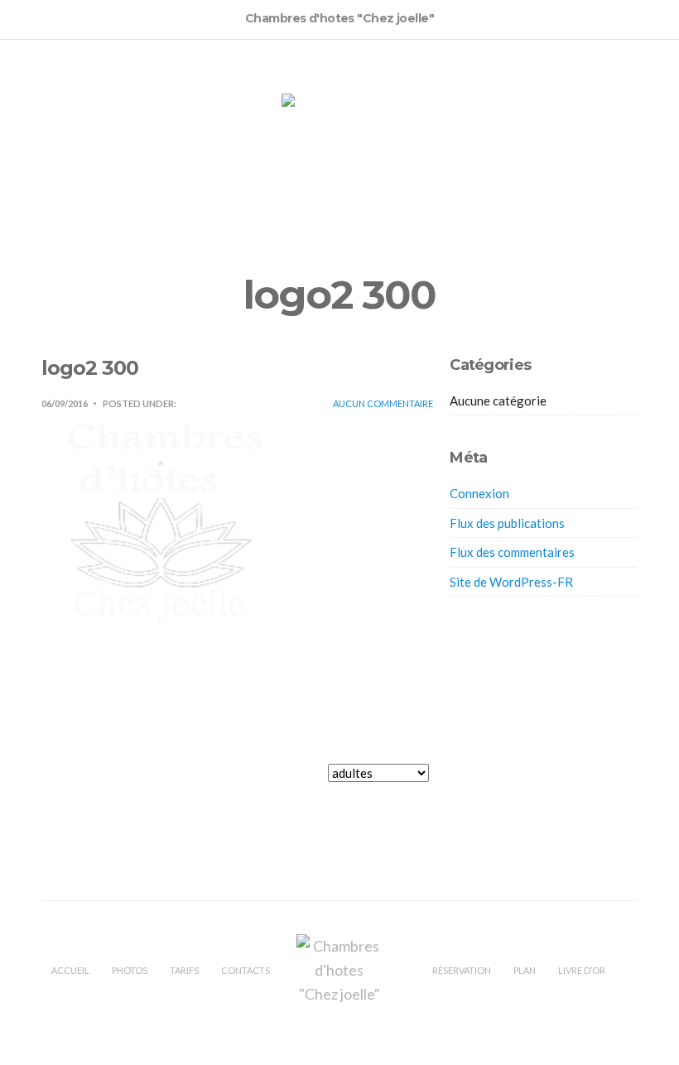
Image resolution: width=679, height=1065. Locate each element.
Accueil (70, 970)
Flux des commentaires (512, 551)
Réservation (461, 970)
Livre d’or (581, 970)
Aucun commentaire (383, 403)
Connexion (479, 493)
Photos (129, 970)
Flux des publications (507, 523)
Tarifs (184, 970)
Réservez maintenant (483, 782)
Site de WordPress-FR (511, 581)
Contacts (245, 970)
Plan (524, 970)
